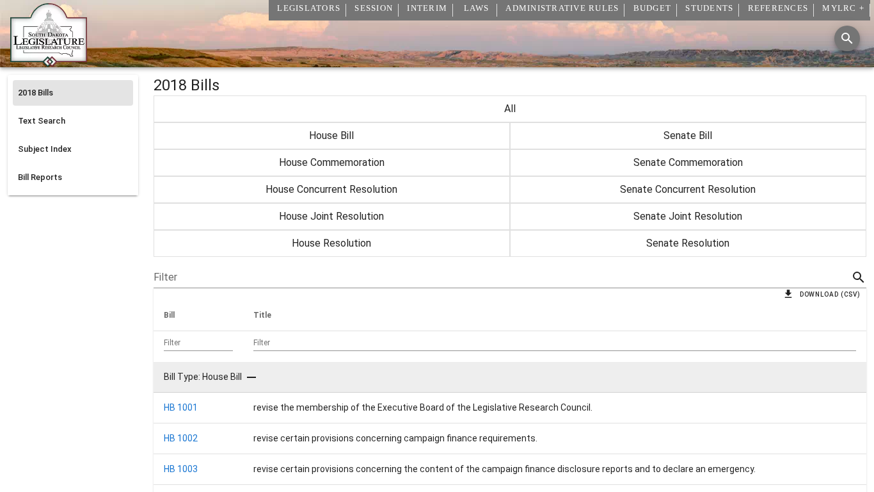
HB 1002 (181, 438)
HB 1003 (181, 469)
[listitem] (73, 93)
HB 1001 (181, 407)
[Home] (48, 62)
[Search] (847, 38)
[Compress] (251, 377)
